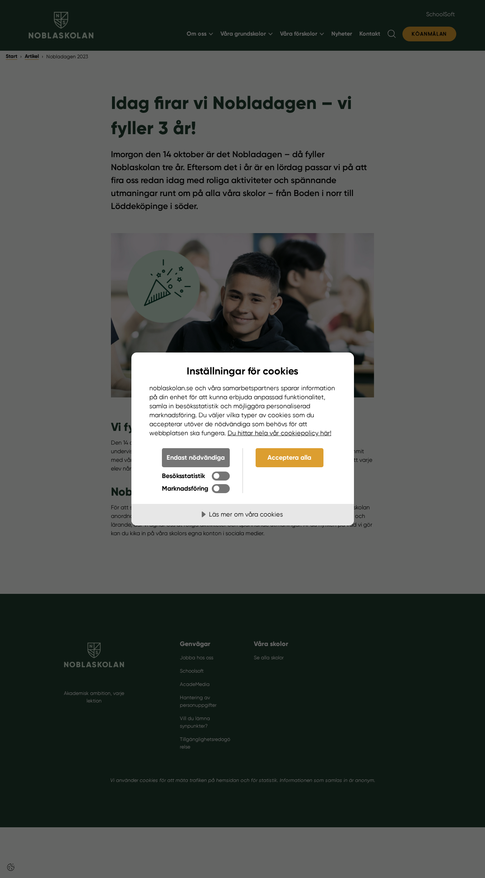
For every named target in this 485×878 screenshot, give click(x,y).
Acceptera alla (289, 457)
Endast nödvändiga (196, 457)
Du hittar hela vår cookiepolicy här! (279, 433)
